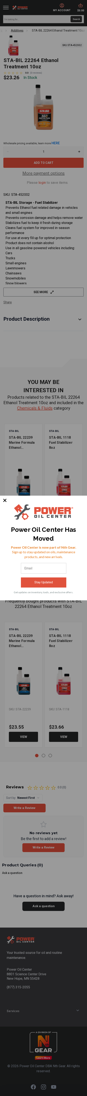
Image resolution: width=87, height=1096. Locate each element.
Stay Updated (43, 582)
